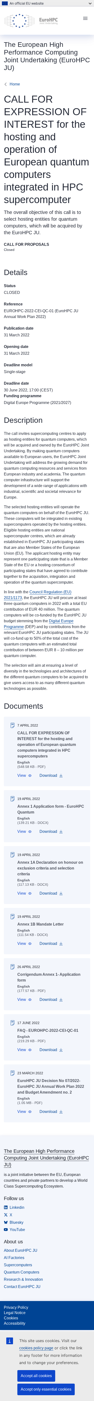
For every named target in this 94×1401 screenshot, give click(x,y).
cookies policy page (36, 1348)
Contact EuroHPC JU (22, 1287)
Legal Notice (15, 1313)
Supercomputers (18, 1265)
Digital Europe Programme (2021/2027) (37, 403)
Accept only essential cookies (46, 1389)
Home (15, 84)
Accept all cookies (36, 1376)
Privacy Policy (16, 1307)
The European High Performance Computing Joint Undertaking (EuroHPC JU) (46, 1157)
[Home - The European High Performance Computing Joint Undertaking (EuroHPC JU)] (41, 21)
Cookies (11, 1318)
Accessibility (14, 1323)
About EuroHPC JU (20, 1250)
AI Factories (14, 1258)
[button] (24, 775)
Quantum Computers (21, 1272)
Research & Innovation (23, 1279)
